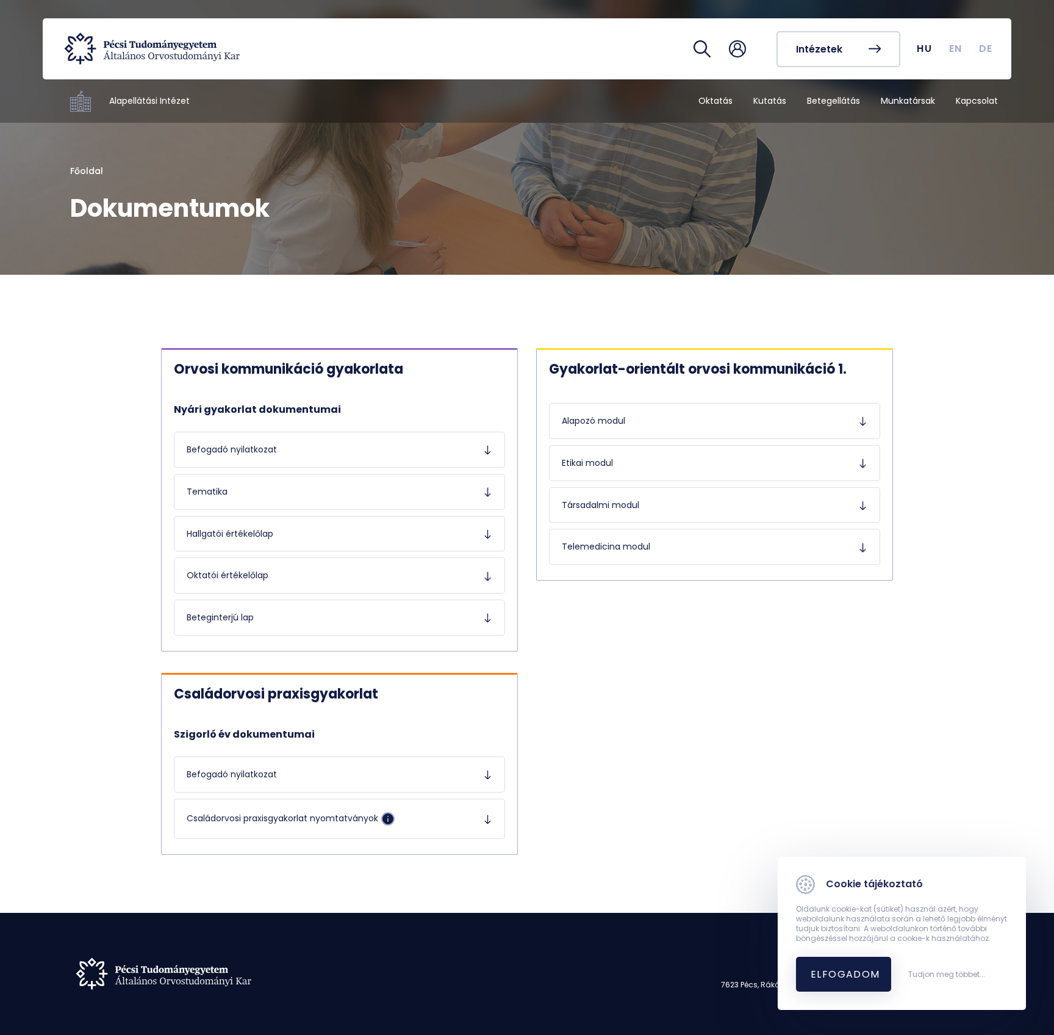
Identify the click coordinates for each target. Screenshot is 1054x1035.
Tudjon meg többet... (946, 974)
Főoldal (86, 171)
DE (986, 49)
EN (956, 49)
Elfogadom (845, 974)
